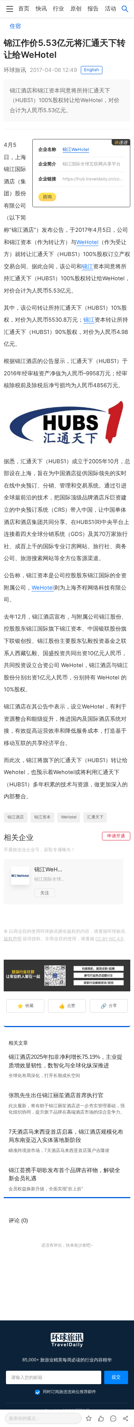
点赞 (67, 1006)
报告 (93, 9)
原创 (76, 9)
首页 (23, 9)
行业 (58, 9)
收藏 (25, 1006)
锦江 (87, 266)
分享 (108, 1006)
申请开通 (116, 836)
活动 (110, 9)
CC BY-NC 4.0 (109, 938)
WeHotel (87, 242)
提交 (116, 1377)
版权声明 (13, 938)
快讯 (41, 9)
